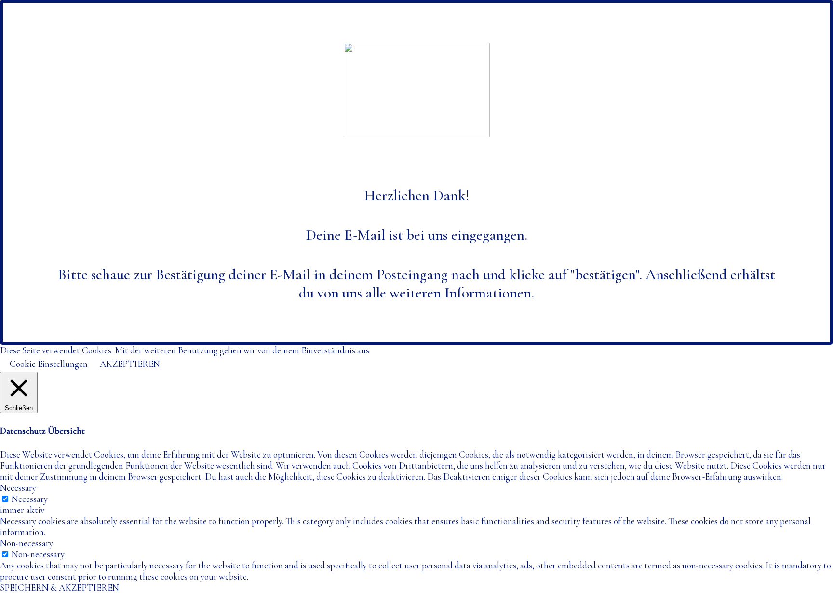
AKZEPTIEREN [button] (130, 363)
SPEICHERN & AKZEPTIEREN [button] (59, 587)
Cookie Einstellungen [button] (49, 363)
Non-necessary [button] (26, 543)
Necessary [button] (18, 487)
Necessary (30, 498)
